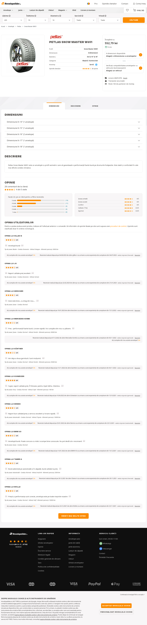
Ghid (74, 10)
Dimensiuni (54, 106)
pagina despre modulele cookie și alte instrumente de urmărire (35, 615)
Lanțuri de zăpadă (37, 10)
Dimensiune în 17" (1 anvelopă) (20, 140)
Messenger (107, 548)
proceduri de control (118, 226)
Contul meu (141, 3)
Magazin (61, 10)
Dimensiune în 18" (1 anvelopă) (20, 146)
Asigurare (42, 539)
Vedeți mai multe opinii (73, 516)
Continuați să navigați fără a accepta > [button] (132, 595)
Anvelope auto (74, 539)
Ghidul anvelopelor (45, 543)
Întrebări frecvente (106, 557)
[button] (38, 200)
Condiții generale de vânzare (49, 559)
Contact (124, 3)
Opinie (95, 106)
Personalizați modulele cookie (116, 612)
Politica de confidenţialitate (48, 566)
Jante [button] (20, 10)
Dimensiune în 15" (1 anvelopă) (20, 128)
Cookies (41, 571)
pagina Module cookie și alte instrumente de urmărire (58, 619)
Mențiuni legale (44, 555)
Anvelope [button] (7, 10)
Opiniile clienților (109, 3)
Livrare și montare (88, 10)
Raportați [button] (137, 255)
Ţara (39, 562)
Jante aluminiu (74, 547)
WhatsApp (107, 543)
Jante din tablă (74, 543)
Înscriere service (44, 551)
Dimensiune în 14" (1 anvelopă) (20, 122)
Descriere (76, 106)
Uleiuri (51, 10)
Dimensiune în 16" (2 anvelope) (20, 134)
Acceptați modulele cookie (116, 606)
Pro (96, 3)
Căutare (133, 20)
